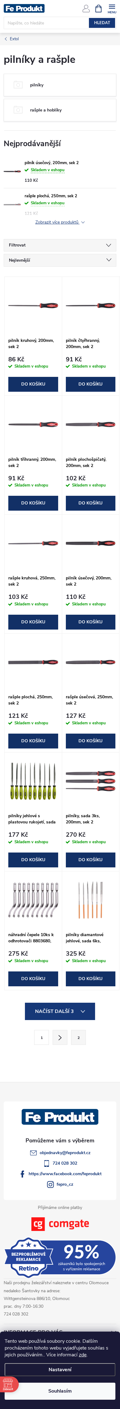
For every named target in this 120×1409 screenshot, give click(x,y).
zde (82, 1354)
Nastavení (60, 1369)
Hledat (102, 23)
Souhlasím (60, 1391)
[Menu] (112, 8)
